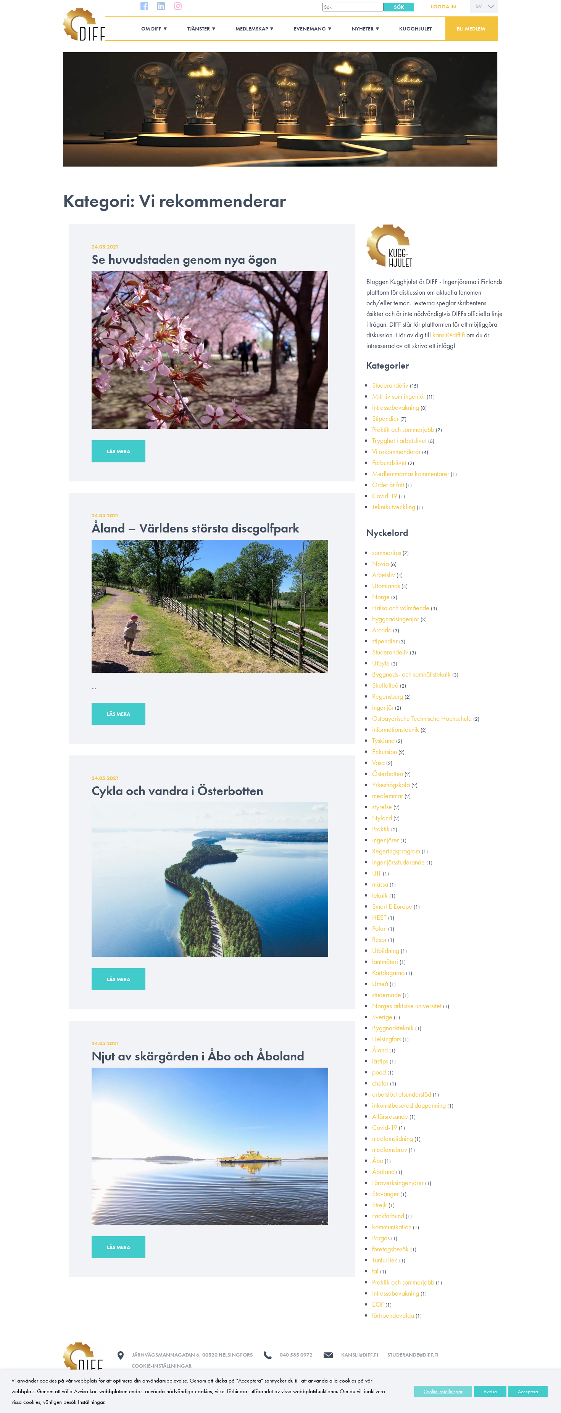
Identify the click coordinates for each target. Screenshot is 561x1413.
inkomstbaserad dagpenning (409, 1105)
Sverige (382, 1016)
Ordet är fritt (388, 484)
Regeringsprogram (396, 851)
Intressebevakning (395, 407)
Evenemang (310, 28)
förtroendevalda (393, 1315)
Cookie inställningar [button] (443, 1391)
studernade (386, 994)
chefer (380, 1083)
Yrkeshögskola (391, 784)
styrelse (382, 806)
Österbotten (387, 773)
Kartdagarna (388, 972)
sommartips (386, 552)
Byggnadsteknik (393, 1027)
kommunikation (391, 1226)
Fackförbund (388, 1215)
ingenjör (382, 707)
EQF (378, 1304)
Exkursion (384, 751)
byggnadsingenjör (395, 618)
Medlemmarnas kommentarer (410, 473)
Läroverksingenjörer (398, 1182)
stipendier (385, 641)
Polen (379, 928)
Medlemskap (251, 28)
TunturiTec (385, 1260)
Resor (379, 939)
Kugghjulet (415, 28)
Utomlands (386, 585)
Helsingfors (386, 1038)
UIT (376, 873)
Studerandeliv (390, 385)
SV (479, 6)
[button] (399, 7)
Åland (380, 1050)
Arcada (382, 630)
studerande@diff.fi (412, 1354)
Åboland (383, 1171)
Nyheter (363, 28)
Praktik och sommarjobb (403, 429)
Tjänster (198, 28)
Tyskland (383, 740)
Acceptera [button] (528, 1391)
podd (379, 1072)
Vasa (378, 762)
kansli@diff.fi (448, 334)
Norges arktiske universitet (407, 1005)
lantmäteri (385, 961)
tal (375, 1271)
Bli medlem (471, 28)
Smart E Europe (392, 906)
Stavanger (385, 1193)
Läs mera (118, 451)
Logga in (443, 6)
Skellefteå (385, 685)
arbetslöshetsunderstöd (401, 1094)
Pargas (381, 1237)
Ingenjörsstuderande (398, 862)
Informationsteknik (395, 729)
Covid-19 (384, 495)
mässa (380, 884)
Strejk (379, 1204)
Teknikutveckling (393, 506)
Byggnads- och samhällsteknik (411, 674)
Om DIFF (151, 28)
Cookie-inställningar (162, 1365)
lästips (380, 1061)
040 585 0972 (296, 1354)
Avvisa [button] (490, 1391)
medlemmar (387, 795)
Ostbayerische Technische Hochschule (422, 718)
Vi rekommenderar (396, 451)
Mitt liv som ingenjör (398, 396)
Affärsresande (390, 1116)
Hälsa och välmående (400, 607)
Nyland (382, 817)
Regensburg (387, 696)
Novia (380, 563)
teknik (380, 895)
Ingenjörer (385, 840)
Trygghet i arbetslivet (399, 440)
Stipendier (385, 418)
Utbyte (381, 663)
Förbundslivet (389, 462)
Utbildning (385, 950)
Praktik (381, 828)
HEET (379, 917)
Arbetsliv (383, 574)
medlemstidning (392, 1138)
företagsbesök (390, 1249)
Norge (381, 596)
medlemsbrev (389, 1149)
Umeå (380, 983)
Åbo (377, 1160)
